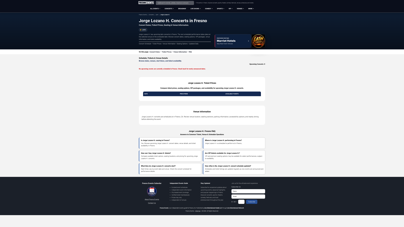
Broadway (182, 8)
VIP (230, 8)
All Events (154, 8)
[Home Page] (146, 3)
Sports (220, 8)
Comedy (208, 8)
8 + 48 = (234, 202)
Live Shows (195, 8)
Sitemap (197, 211)
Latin (157, 14)
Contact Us (152, 203)
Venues (239, 8)
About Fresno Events (152, 199)
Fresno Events (143, 14)
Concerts (168, 8)
